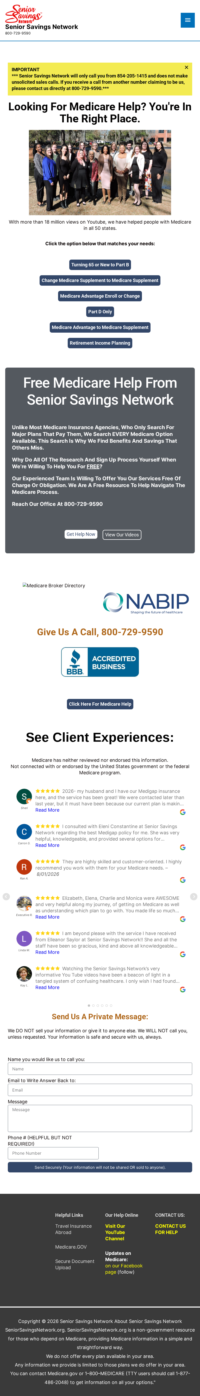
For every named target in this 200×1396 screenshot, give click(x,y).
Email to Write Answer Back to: (42, 1080)
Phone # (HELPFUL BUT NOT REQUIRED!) (40, 1141)
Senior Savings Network (41, 27)
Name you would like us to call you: (46, 1059)
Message (17, 1101)
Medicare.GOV (71, 1247)
